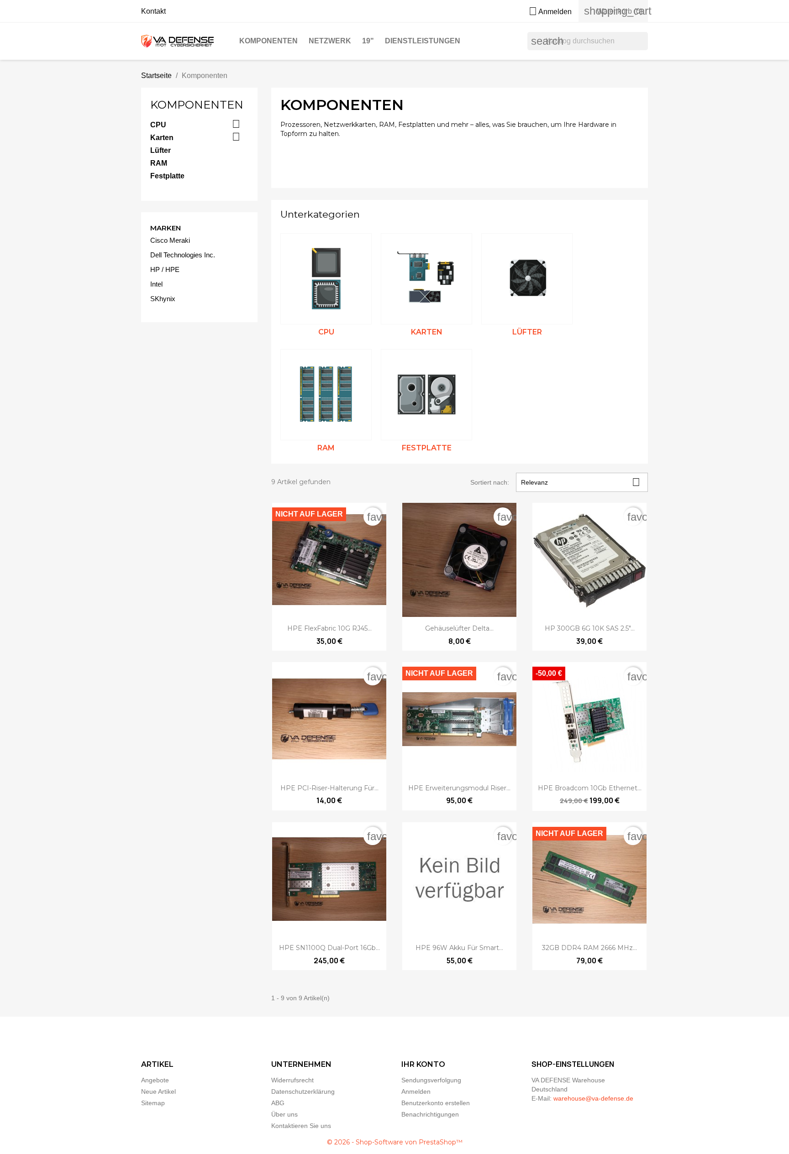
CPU (158, 125)
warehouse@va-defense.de (593, 1098)
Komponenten (268, 41)
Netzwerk (330, 41)
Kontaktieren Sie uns (301, 1125)
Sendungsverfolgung (431, 1080)
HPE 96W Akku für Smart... (459, 948)
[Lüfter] (527, 278)
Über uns (284, 1114)
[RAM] (326, 394)
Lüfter (160, 150)
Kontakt (153, 11)
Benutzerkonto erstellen (435, 1103)
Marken (165, 228)
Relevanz (580, 482)
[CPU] (326, 278)
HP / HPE (164, 269)
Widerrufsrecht (292, 1080)
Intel (156, 284)
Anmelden (416, 1091)
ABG (277, 1103)
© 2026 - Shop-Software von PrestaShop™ (395, 1142)
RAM (158, 163)
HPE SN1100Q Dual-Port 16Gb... (329, 948)
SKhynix (162, 299)
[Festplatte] (426, 394)
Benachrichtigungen (430, 1114)
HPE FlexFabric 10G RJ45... (329, 628)
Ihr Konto (423, 1064)
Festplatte (167, 176)
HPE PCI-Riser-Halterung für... (329, 788)
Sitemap (153, 1103)
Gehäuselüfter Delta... (459, 628)
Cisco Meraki (170, 240)
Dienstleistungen (422, 41)
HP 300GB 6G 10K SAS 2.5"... (590, 628)
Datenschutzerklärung (303, 1091)
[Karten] (426, 278)
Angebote (155, 1080)
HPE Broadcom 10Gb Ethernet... (590, 788)
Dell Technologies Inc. (182, 255)
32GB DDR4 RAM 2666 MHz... (589, 948)
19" (368, 41)
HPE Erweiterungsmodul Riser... (459, 788)
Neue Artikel (158, 1091)
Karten (162, 137)
